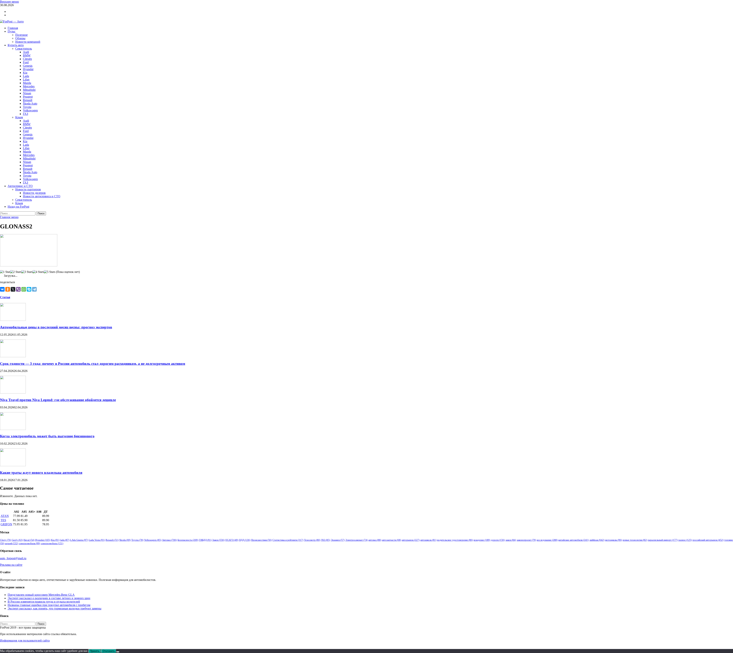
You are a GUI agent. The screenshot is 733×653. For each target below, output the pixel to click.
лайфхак (596, 540)
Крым (19, 117)
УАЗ (325, 540)
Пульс (11, 31)
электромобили (29, 543)
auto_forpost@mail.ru (13, 558)
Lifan (26, 79)
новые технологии (635, 540)
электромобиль (52, 543)
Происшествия (261, 540)
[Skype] (29, 289)
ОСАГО (231, 540)
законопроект (526, 540)
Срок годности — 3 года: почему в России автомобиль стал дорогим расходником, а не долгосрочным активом (92, 364)
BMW (27, 55)
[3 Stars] (27, 272)
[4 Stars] (38, 272)
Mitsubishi (29, 89)
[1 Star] (5, 272)
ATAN (5, 516)
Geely (17, 540)
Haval (28, 540)
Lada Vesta (97, 540)
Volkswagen (30, 110)
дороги (498, 540)
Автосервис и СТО (20, 186)
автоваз (374, 540)
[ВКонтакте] (2, 289)
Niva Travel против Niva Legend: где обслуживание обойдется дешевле (58, 400)
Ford (26, 62)
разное (685, 540)
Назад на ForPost (18, 206)
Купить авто (16, 45)
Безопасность (188, 540)
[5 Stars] (49, 272)
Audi (26, 52)
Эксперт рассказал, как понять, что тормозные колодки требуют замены (54, 608)
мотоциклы (613, 540)
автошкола (428, 540)
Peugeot (28, 96)
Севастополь (23, 48)
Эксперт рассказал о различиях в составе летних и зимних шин (49, 598)
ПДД (244, 540)
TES (3, 520)
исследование (547, 540)
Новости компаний (27, 41)
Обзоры (20, 38)
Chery (5, 540)
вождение (482, 540)
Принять (94, 651)
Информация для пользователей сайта (25, 640)
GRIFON (6, 524)
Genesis (27, 65)
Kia (25, 72)
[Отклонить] (117, 651)
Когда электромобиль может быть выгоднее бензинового (47, 436)
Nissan (27, 93)
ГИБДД (205, 540)
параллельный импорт (663, 540)
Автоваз (169, 540)
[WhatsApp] (23, 289)
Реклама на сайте (11, 564)
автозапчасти (391, 540)
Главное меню (9, 217)
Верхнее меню (9, 1)
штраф (11, 543)
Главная (13, 28)
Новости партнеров (28, 189)
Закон (218, 540)
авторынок (411, 540)
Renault (27, 100)
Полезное (21, 34)
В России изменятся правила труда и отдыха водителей (44, 601)
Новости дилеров (34, 192)
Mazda (27, 83)
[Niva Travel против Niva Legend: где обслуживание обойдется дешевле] (13, 392)
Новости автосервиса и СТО (41, 196)
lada (64, 540)
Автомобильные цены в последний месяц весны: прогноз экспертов (56, 327)
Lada (26, 76)
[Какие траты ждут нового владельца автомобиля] (13, 465)
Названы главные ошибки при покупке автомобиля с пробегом (49, 605)
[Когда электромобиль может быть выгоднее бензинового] (13, 428)
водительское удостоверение (455, 540)
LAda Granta (79, 540)
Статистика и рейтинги (287, 540)
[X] (13, 289)
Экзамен (338, 540)
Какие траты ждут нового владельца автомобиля (41, 473)
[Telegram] (34, 289)
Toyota (27, 107)
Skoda (125, 540)
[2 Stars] (15, 272)
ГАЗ (25, 113)
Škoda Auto (30, 103)
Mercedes (29, 86)
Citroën (27, 58)
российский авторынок (708, 540)
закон (510, 540)
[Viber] (18, 289)
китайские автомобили (573, 540)
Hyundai (28, 69)
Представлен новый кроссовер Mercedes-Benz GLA (41, 594)
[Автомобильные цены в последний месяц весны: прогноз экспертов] (13, 319)
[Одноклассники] (7, 289)
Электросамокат (356, 540)
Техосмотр (312, 540)
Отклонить (109, 651)
